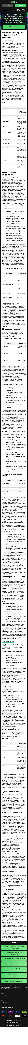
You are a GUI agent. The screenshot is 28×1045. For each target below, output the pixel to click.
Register (21, 5)
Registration (5, 10)
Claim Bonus (14, 27)
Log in (8, 5)
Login (2, 993)
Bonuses (12, 10)
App (2, 991)
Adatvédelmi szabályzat (7, 1007)
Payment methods (18, 10)
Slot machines (24, 10)
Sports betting (4, 1000)
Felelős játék (4, 1003)
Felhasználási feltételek (7, 1005)
